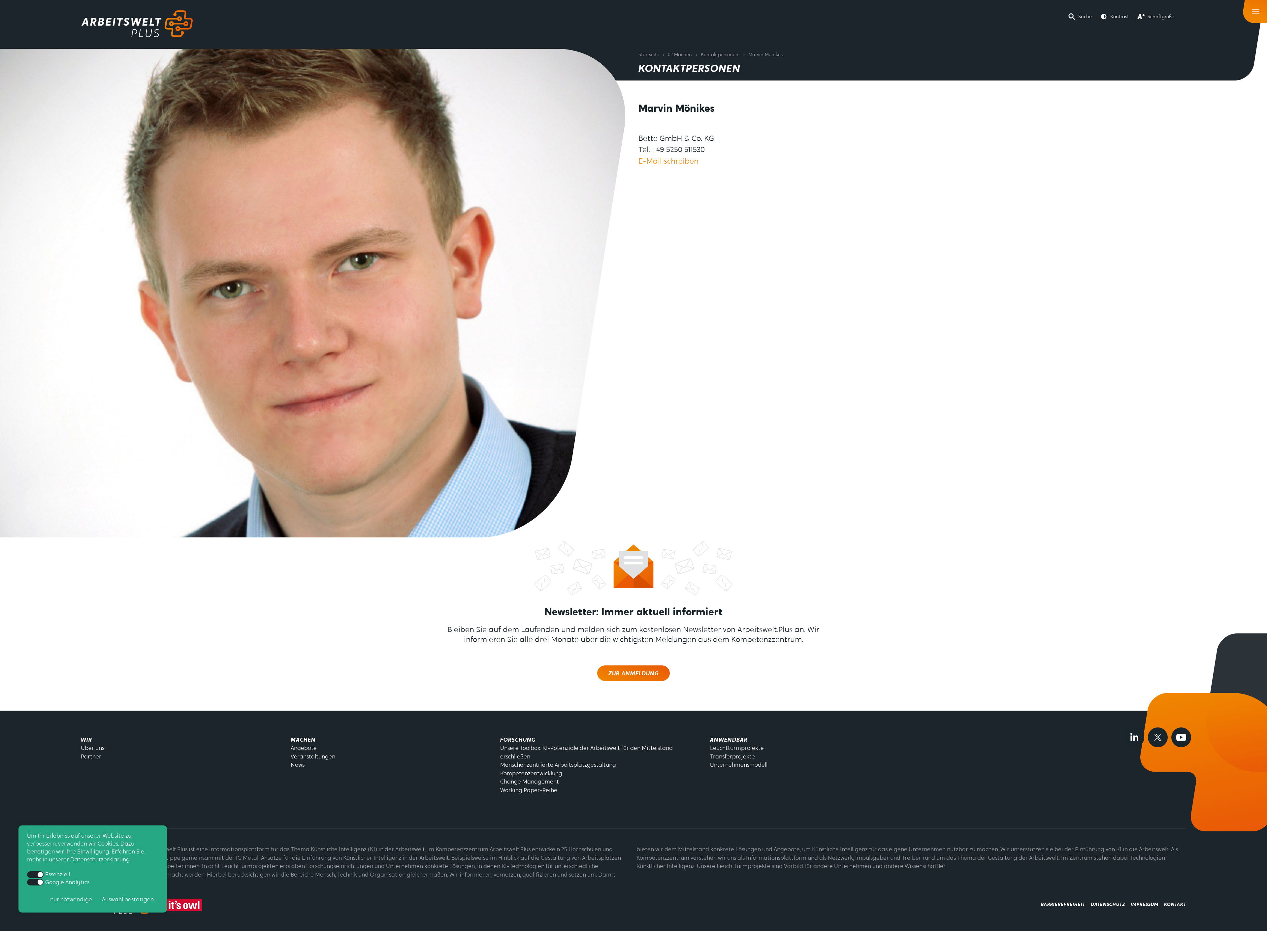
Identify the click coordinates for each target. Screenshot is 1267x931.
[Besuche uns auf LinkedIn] (1134, 737)
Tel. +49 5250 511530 (671, 150)
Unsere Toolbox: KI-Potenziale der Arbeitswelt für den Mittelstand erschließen (586, 753)
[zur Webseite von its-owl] (184, 905)
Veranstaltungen (313, 757)
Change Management (529, 782)
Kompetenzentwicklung (531, 774)
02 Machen (680, 55)
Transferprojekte (732, 757)
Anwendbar (729, 740)
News (298, 765)
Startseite (648, 55)
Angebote (304, 748)
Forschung (518, 740)
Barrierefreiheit (1063, 905)
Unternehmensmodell (738, 765)
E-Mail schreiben (668, 162)
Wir (86, 740)
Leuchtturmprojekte (737, 748)
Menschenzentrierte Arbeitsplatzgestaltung (558, 765)
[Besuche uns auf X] (1158, 737)
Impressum (1144, 905)
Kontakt (1175, 905)
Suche (1085, 17)
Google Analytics (67, 882)
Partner (91, 757)
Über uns (92, 748)
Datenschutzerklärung (100, 860)
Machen (303, 740)
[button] (1080, 16)
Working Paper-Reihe (528, 790)
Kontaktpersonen (719, 55)
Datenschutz (1108, 905)
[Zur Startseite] (137, 24)
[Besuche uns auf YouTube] (1181, 737)
